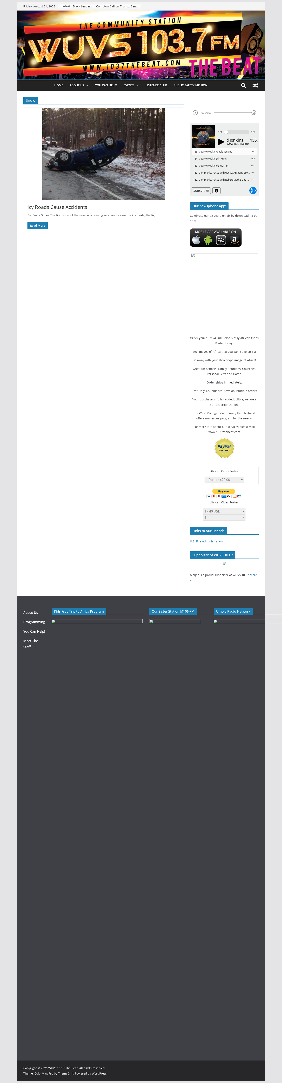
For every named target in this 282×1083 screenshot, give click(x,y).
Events (129, 85)
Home (58, 85)
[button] (86, 85)
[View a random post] (255, 85)
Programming (34, 622)
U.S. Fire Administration (206, 541)
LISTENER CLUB (156, 85)
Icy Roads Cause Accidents (57, 207)
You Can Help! (106, 85)
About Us (30, 612)
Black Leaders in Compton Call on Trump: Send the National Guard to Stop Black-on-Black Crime (107, 6)
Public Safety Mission (190, 85)
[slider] (253, 112)
